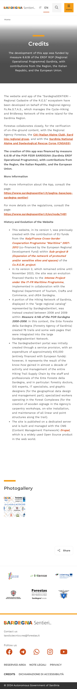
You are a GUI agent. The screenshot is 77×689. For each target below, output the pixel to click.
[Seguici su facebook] (9, 652)
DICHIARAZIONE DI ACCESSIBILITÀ (41, 674)
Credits (9, 674)
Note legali (37, 664)
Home (7, 19)
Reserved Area (15, 664)
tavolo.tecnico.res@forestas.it (22, 635)
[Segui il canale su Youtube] (63, 652)
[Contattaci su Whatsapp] (36, 652)
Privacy (56, 664)
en (46, 7)
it (40, 7)
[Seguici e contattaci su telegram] (23, 652)
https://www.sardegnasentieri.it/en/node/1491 (35, 214)
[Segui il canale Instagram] (50, 652)
